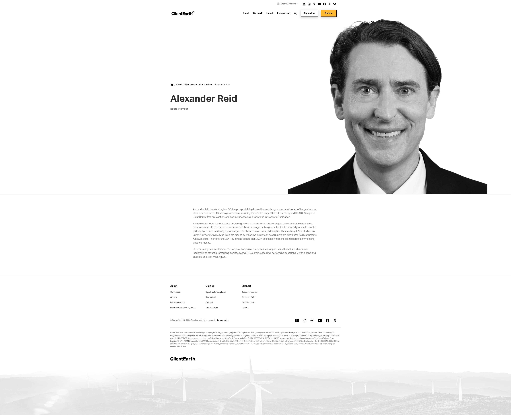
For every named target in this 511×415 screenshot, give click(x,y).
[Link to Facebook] (324, 4)
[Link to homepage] (182, 13)
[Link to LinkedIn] (304, 4)
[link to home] (172, 84)
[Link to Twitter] (329, 4)
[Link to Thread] (314, 4)
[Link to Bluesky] (334, 4)
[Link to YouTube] (319, 4)
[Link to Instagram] (309, 4)
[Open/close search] (295, 13)
